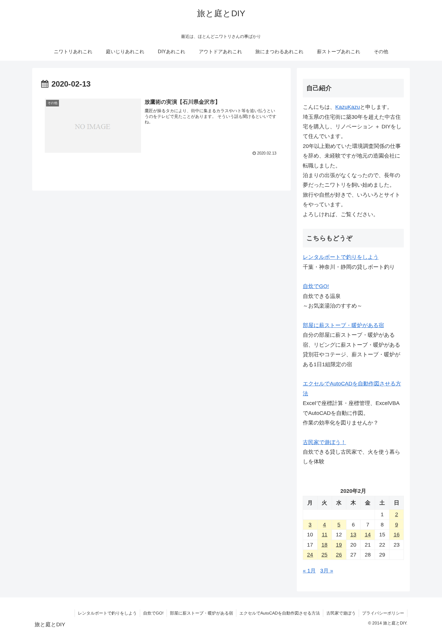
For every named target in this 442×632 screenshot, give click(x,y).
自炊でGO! (316, 286)
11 (324, 535)
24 (310, 555)
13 (353, 535)
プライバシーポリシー (383, 613)
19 (339, 545)
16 (397, 535)
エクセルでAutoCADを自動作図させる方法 (279, 613)
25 (324, 555)
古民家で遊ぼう (341, 613)
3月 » (326, 571)
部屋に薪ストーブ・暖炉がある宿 (343, 325)
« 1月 (309, 571)
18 (324, 545)
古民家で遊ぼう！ (324, 442)
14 (368, 535)
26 (339, 555)
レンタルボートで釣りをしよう (341, 257)
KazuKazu (347, 107)
